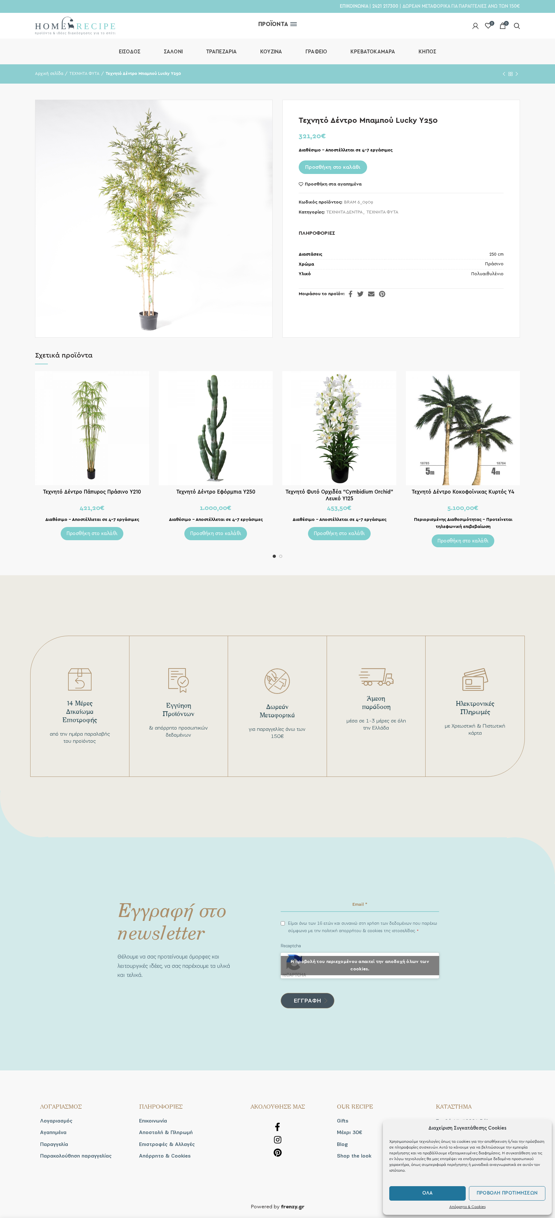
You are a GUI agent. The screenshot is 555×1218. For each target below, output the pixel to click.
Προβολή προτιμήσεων (507, 1193)
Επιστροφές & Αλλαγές (167, 1144)
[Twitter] (360, 294)
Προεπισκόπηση (144, 381)
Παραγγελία (54, 1144)
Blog (342, 1144)
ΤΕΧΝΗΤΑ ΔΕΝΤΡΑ (344, 212)
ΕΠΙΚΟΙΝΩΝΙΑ (354, 6)
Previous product (504, 74)
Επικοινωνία (153, 1121)
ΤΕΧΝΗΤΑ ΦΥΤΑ (84, 74)
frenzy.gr (292, 1207)
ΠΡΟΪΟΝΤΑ (273, 24)
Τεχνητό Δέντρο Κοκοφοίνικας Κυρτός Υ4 (463, 492)
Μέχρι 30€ (349, 1132)
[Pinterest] (382, 294)
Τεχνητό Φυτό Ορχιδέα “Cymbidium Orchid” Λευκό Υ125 (339, 495)
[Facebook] (350, 294)
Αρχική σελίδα (49, 74)
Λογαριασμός (56, 1121)
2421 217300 (385, 6)
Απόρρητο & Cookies (467, 1207)
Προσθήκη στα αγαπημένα (333, 184)
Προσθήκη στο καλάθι (333, 167)
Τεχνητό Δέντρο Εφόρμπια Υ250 (215, 492)
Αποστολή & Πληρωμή (166, 1132)
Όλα (427, 1193)
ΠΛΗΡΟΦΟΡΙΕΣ (317, 233)
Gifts (342, 1121)
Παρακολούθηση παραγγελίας (76, 1156)
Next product (517, 74)
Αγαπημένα (53, 1132)
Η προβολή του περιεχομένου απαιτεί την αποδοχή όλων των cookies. (360, 965)
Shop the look (354, 1156)
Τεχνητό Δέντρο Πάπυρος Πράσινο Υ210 (92, 492)
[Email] (371, 294)
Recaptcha (291, 946)
